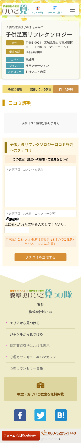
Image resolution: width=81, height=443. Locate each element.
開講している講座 (40, 89)
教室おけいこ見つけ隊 (15, 9)
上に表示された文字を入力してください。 (36, 224)
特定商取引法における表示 (30, 345)
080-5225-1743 (62, 433)
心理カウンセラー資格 (26, 368)
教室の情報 (15, 89)
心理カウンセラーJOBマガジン (33, 356)
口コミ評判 (66, 89)
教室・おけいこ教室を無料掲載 (40, 394)
